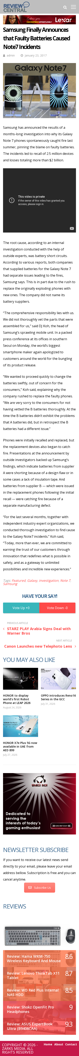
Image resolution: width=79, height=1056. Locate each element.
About (58, 1044)
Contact (71, 1044)
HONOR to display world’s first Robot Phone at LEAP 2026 (16, 699)
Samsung (10, 584)
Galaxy (32, 580)
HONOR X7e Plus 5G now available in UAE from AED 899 (20, 746)
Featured (19, 580)
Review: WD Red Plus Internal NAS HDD (33, 992)
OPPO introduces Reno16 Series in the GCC (58, 697)
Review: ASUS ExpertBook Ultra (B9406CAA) (29, 1026)
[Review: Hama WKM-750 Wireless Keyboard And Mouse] (39, 935)
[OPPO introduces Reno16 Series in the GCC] (58, 679)
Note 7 (65, 580)
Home (48, 1044)
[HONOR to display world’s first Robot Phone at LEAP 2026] (20, 679)
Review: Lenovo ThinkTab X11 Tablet (33, 975)
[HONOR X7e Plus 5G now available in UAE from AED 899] (20, 726)
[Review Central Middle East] (16, 12)
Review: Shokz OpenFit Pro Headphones (30, 1009)
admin (11, 55)
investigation (49, 580)
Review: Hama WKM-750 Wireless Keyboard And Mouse (34, 958)
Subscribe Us (42, 888)
